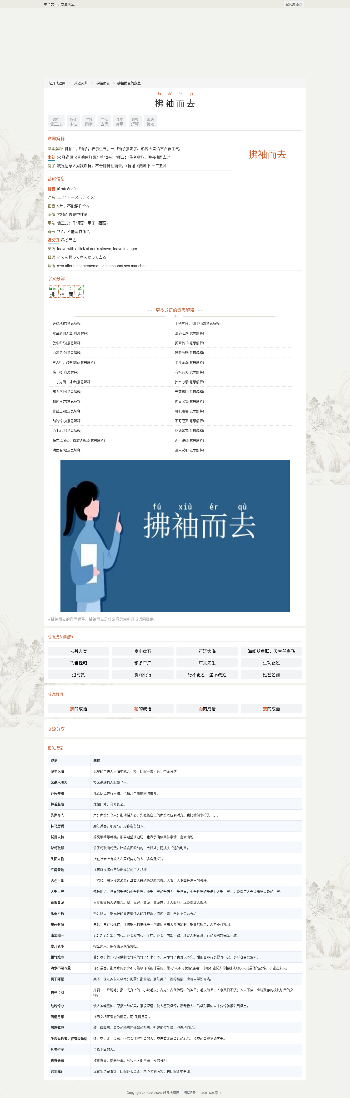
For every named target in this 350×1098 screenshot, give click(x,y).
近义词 (53, 240)
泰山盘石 (142, 651)
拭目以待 (57, 836)
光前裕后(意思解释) (189, 391)
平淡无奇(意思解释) (189, 362)
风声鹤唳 (57, 1027)
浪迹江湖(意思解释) (189, 333)
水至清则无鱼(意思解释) (70, 333)
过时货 (78, 674)
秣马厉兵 (57, 825)
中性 (73, 122)
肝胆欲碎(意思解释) (189, 352)
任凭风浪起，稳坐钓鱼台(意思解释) (79, 440)
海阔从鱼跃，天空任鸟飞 (271, 651)
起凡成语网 (293, 4)
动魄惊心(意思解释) (67, 420)
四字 (89, 122)
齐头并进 (57, 793)
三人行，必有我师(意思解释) (74, 362)
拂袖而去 (103, 83)
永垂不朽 (57, 913)
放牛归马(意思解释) (67, 342)
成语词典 (81, 83)
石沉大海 (207, 651)
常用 (120, 122)
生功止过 (271, 663)
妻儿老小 (57, 946)
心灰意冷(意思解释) (67, 352)
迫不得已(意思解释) (189, 440)
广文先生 (207, 663)
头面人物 (57, 858)
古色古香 (57, 880)
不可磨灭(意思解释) (189, 420)
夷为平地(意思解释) (67, 391)
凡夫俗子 (57, 1049)
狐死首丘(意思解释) (189, 342)
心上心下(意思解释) (67, 430)
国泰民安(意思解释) (189, 401)
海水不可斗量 (61, 967)
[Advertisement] (175, 42)
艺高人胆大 (59, 782)
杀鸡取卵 (57, 847)
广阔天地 (57, 869)
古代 (104, 122)
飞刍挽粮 (78, 663)
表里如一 (57, 935)
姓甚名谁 (271, 674)
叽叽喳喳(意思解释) (189, 411)
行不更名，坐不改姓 (207, 674)
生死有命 (57, 924)
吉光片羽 (57, 992)
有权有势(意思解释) (189, 372)
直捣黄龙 (57, 902)
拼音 (51, 188)
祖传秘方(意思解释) (67, 401)
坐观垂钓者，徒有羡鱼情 (69, 1038)
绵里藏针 (57, 1071)
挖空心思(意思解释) (189, 381)
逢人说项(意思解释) (189, 449)
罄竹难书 (57, 957)
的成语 (78, 708)
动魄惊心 (57, 1005)
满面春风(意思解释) (67, 449)
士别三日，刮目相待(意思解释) (198, 323)
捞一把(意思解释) (65, 372)
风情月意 (57, 1016)
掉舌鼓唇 (57, 804)
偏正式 (56, 122)
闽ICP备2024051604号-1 (202, 1092)
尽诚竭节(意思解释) (189, 430)
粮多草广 (142, 663)
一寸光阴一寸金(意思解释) (72, 381)
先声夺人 (57, 815)
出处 (51, 157)
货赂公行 (142, 674)
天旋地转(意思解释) (67, 323)
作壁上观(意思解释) (67, 411)
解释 (135, 122)
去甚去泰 (78, 651)
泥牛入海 (57, 771)
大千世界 (57, 891)
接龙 (150, 122)
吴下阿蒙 (57, 978)
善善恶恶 (57, 1060)
